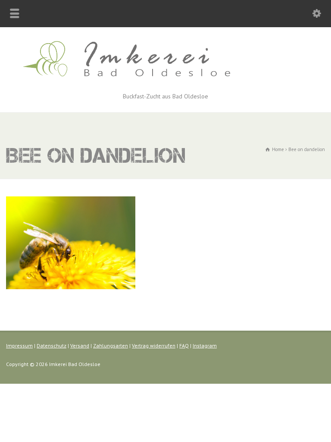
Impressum (19, 345)
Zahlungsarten (110, 345)
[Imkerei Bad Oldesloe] (165, 81)
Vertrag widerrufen (153, 345)
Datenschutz (51, 345)
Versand (79, 345)
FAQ (184, 345)
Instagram (205, 345)
